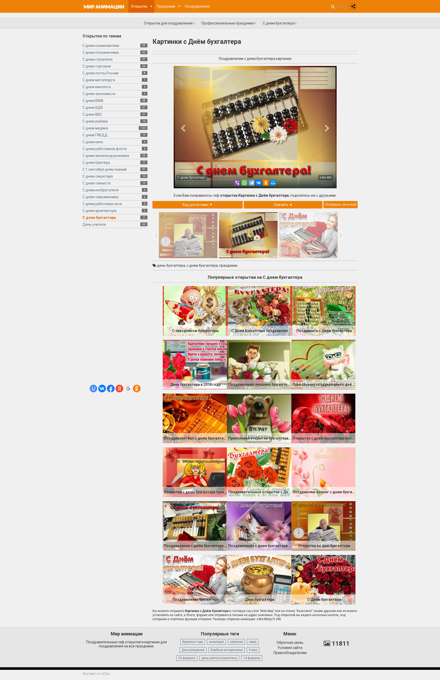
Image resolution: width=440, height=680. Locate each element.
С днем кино (92, 142)
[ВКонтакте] (259, 183)
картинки (236, 642)
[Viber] (237, 183)
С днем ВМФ (92, 101)
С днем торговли (96, 66)
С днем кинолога (96, 87)
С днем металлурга (98, 80)
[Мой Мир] (273, 183)
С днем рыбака (95, 121)
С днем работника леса (102, 204)
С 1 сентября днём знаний (104, 169)
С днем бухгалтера (279, 23)
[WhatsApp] (244, 183)
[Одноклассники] (266, 183)
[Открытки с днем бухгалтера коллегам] (323, 418)
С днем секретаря (97, 176)
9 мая (253, 650)
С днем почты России (100, 73)
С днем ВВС (92, 114)
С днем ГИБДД (95, 135)
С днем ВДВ (92, 107)
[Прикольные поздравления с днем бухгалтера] (323, 364)
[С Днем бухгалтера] (323, 579)
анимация (216, 642)
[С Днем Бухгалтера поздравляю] (259, 311)
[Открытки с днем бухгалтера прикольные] (195, 472)
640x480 (326, 177)
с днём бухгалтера (202, 265)
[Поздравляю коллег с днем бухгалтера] (323, 472)
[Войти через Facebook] (111, 388)
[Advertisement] (114, 308)
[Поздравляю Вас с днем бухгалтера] (195, 418)
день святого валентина (219, 658)
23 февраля (186, 658)
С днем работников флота (104, 149)
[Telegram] (252, 183)
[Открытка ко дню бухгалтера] (323, 526)
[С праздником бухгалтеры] (195, 311)
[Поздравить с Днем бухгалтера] (323, 311)
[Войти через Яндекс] (119, 388)
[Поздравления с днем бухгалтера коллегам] (259, 526)
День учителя (94, 224)
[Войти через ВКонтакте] (102, 388)
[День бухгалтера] (259, 579)
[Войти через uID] (93, 388)
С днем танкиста (96, 183)
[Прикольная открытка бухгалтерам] (259, 418)
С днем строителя (97, 59)
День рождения (193, 650)
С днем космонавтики (100, 46)
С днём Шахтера (96, 163)
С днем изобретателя (100, 190)
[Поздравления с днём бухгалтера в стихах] (195, 526)
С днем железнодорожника (105, 156)
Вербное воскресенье (227, 650)
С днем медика (95, 128)
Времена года (192, 642)
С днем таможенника (100, 197)
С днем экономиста (98, 94)
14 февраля (251, 658)
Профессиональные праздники (228, 23)
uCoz (105, 674)
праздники (228, 265)
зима (252, 642)
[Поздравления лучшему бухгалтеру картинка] (259, 364)
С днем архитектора (99, 211)
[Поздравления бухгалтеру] (195, 579)
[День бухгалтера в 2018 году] (195, 364)
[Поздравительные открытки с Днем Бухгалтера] (259, 472)
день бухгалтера (171, 265)
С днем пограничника (100, 52)
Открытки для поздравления (168, 23)
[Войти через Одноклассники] (137, 388)
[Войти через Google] (128, 388)
